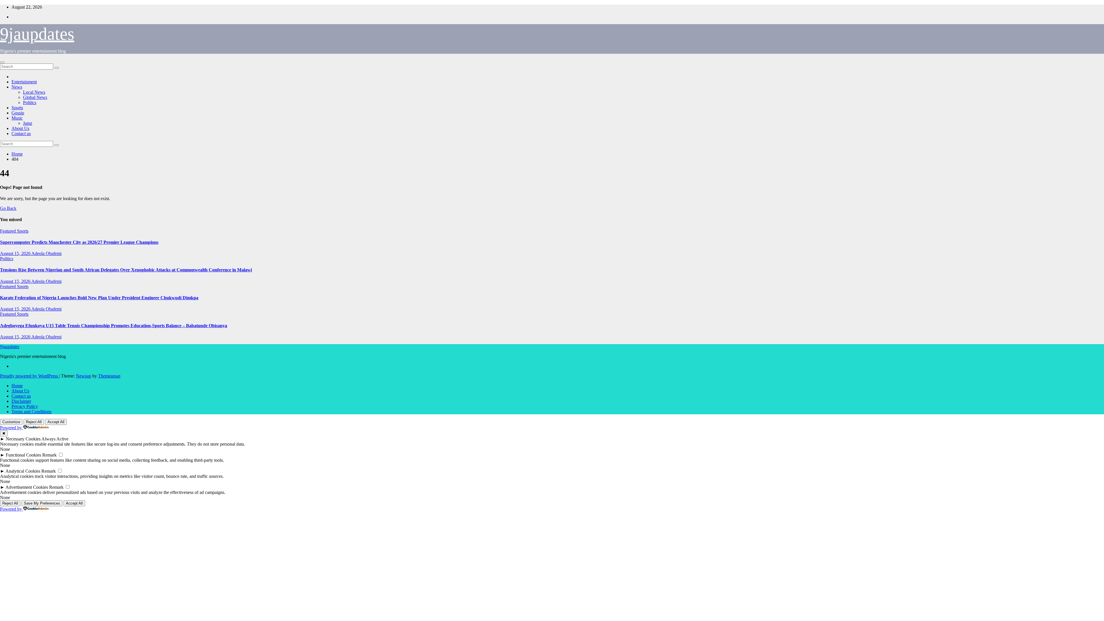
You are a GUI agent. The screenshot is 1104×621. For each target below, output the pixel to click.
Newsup (83, 375)
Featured (8, 231)
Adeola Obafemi (46, 253)
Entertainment (24, 81)
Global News (35, 97)
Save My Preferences (42, 503)
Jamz (27, 123)
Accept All (55, 422)
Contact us (21, 133)
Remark (49, 455)
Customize (11, 422)
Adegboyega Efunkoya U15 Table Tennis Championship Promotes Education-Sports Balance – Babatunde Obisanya (113, 325)
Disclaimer (21, 401)
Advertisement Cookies (26, 487)
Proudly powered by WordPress (29, 375)
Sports (17, 107)
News (17, 87)
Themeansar (109, 375)
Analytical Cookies (22, 471)
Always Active (54, 438)
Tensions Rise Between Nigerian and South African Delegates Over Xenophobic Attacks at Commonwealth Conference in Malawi (126, 269)
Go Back (8, 208)
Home (17, 154)
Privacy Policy (25, 406)
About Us (20, 128)
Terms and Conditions (31, 411)
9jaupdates (37, 33)
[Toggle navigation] (2, 62)
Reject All (34, 422)
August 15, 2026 (15, 253)
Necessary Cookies (23, 438)
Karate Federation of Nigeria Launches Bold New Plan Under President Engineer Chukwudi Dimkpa (99, 297)
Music (17, 118)
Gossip (18, 112)
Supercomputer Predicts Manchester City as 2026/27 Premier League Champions (79, 242)
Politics (29, 102)
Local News (34, 92)
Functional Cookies (23, 455)
